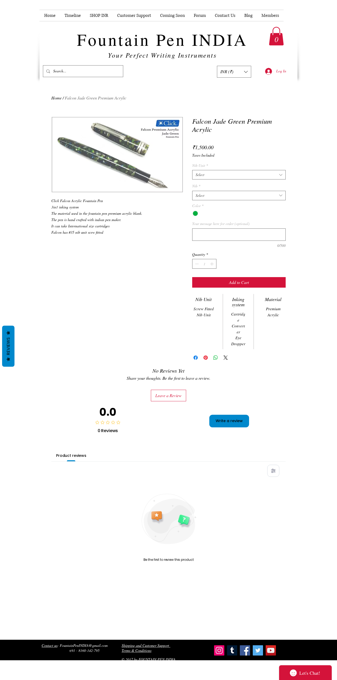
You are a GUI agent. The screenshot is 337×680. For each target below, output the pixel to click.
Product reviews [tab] (71, 455)
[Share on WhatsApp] (215, 357)
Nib (196, 186)
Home (56, 98)
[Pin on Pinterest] (205, 357)
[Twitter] (258, 650)
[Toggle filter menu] (273, 471)
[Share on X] (225, 357)
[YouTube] (271, 650)
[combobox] (239, 174)
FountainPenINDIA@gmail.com (84, 645)
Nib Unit (200, 165)
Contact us (49, 645)
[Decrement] (196, 263)
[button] (276, 36)
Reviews (8, 346)
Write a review (229, 420)
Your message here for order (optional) (221, 223)
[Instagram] (219, 650)
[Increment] (212, 263)
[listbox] (234, 72)
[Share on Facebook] (195, 357)
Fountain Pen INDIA (162, 39)
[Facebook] (245, 650)
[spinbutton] (204, 263)
